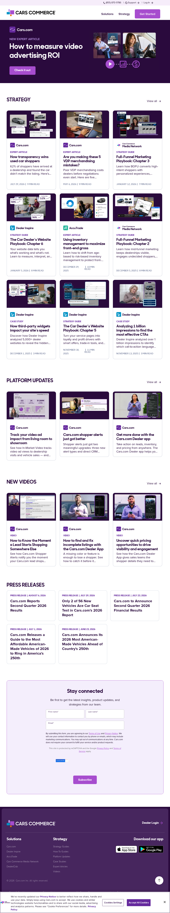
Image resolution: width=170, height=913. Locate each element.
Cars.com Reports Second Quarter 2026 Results (28, 605)
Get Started (147, 14)
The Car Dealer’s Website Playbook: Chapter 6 (30, 242)
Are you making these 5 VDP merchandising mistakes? (82, 161)
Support (132, 2)
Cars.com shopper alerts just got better (83, 437)
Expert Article (28, 39)
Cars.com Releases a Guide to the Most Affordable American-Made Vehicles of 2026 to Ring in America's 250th (29, 646)
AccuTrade (12, 856)
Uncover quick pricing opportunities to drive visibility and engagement (137, 545)
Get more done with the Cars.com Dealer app (135, 437)
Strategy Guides (61, 846)
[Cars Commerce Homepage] (31, 823)
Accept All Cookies (139, 902)
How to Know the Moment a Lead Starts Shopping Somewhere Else (30, 545)
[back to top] (159, 880)
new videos (21, 482)
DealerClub (12, 866)
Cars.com (11, 846)
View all (152, 101)
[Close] (164, 902)
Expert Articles (60, 866)
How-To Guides (60, 851)
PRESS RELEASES (25, 585)
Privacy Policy (103, 748)
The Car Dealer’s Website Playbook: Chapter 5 (83, 329)
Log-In (147, 2)
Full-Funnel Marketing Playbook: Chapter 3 (133, 159)
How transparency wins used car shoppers (29, 159)
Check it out (22, 70)
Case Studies (59, 861)
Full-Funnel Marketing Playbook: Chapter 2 (133, 242)
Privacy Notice (111, 733)
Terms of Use (94, 733)
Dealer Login (150, 823)
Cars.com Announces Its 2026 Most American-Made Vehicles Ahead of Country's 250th (82, 641)
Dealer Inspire (13, 851)
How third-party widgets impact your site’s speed (30, 329)
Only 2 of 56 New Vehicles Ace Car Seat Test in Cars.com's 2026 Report (82, 608)
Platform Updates (61, 856)
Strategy (124, 14)
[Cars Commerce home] (31, 12)
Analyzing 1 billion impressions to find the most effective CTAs (134, 331)
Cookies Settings (113, 902)
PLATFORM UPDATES (30, 381)
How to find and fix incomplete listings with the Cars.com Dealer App (83, 545)
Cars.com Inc (22, 880)
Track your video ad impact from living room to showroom (31, 439)
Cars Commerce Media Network (23, 861)
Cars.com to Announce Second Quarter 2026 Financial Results (133, 605)
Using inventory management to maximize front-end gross (84, 244)
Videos (56, 871)
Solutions (107, 14)
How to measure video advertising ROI (46, 51)
